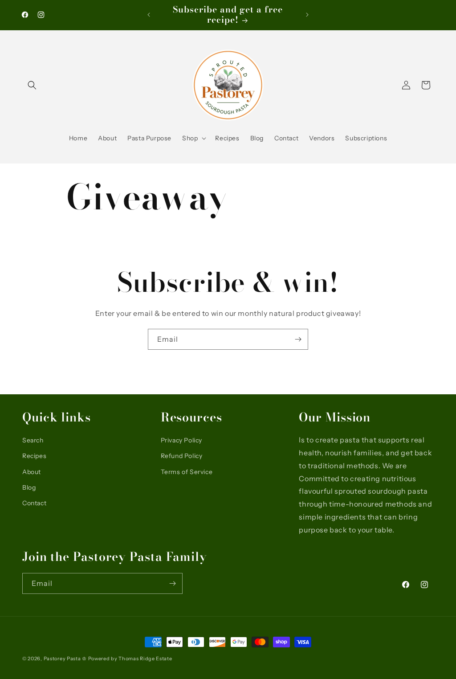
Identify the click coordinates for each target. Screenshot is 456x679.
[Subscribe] (298, 339)
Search (33, 440)
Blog (29, 487)
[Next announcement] (307, 14)
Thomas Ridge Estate (145, 658)
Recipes (34, 456)
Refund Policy (182, 456)
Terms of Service (187, 472)
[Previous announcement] (149, 14)
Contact (34, 503)
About (31, 472)
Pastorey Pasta (62, 658)
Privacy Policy (181, 440)
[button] (32, 85)
